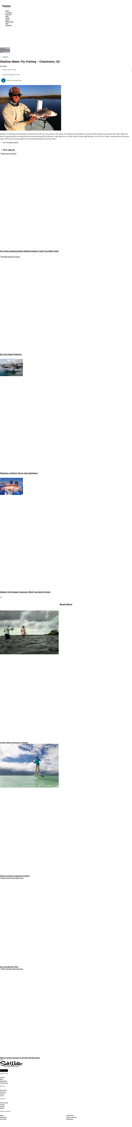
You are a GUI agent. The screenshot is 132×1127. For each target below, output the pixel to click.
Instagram (2, 1106)
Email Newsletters (4, 1102)
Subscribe (2, 1077)
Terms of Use (3, 1092)
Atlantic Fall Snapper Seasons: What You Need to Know (25, 592)
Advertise (8, 25)
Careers (2, 1095)
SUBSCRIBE (8, 48)
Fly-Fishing (10, 142)
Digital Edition (3, 1081)
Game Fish (8, 14)
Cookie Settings (4, 1070)
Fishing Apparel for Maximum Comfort (15, 876)
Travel (7, 18)
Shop (6, 23)
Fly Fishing (8, 12)
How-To (16, 142)
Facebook (2, 1104)
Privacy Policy (3, 1090)
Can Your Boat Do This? (9, 967)
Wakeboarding (69, 1119)
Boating (2, 1115)
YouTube (2, 1108)
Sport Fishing (3, 1119)
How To (7, 20)
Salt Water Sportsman (71, 1117)
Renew (1, 1079)
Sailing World (3, 1117)
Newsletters (9, 22)
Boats (7, 11)
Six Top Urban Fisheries (11, 354)
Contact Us (2, 1093)
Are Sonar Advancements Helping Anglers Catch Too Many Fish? (29, 251)
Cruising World (69, 1115)
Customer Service (4, 1083)
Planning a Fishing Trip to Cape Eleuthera (19, 473)
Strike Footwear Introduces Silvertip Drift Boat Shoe (20, 1058)
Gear (6, 16)
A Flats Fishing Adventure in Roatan (14, 742)
